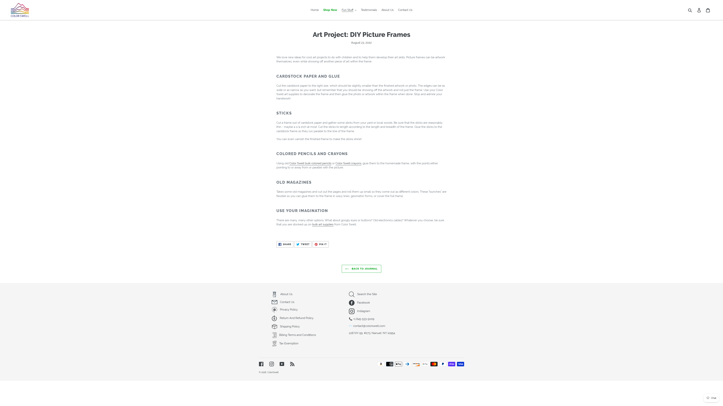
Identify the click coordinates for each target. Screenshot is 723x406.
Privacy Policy (288, 309)
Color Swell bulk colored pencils (310, 163)
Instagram (363, 311)
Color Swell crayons (348, 163)
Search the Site (366, 294)
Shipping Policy (289, 326)
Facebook (363, 302)
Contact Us (286, 302)
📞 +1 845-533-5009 (361, 319)
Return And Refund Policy (296, 318)
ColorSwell (272, 372)
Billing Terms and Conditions (297, 335)
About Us (286, 294)
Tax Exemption (288, 343)
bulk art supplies (322, 224)
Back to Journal (364, 268)
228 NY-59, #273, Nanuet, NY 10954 (372, 333)
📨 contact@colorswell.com (367, 326)
